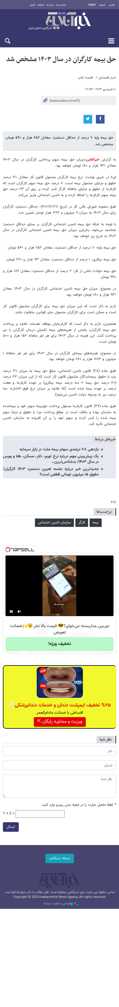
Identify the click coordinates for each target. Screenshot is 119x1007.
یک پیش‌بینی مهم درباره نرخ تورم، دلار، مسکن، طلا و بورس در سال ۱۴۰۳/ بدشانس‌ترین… (51, 459)
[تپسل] (8, 550)
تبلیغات (40, 5)
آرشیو (32, 5)
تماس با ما (61, 5)
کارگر (81, 522)
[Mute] (19, 611)
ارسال (11, 827)
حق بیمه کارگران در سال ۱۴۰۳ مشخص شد (61, 59)
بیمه (95, 522)
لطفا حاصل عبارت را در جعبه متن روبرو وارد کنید (79, 805)
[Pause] (11, 611)
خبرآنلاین (59, 21)
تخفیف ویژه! (59, 644)
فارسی (112, 5)
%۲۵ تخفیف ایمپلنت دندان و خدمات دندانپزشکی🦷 (60, 705)
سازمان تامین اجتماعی (54, 522)
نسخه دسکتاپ (59, 858)
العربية (102, 5)
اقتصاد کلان (85, 77)
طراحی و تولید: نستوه (57, 903)
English (92, 5)
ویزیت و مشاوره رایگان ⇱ (59, 721)
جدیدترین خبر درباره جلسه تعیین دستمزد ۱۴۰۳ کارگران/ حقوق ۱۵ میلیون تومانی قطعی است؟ (51, 472)
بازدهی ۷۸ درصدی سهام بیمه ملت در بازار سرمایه (59, 449)
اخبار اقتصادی (107, 77)
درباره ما (50, 5)
